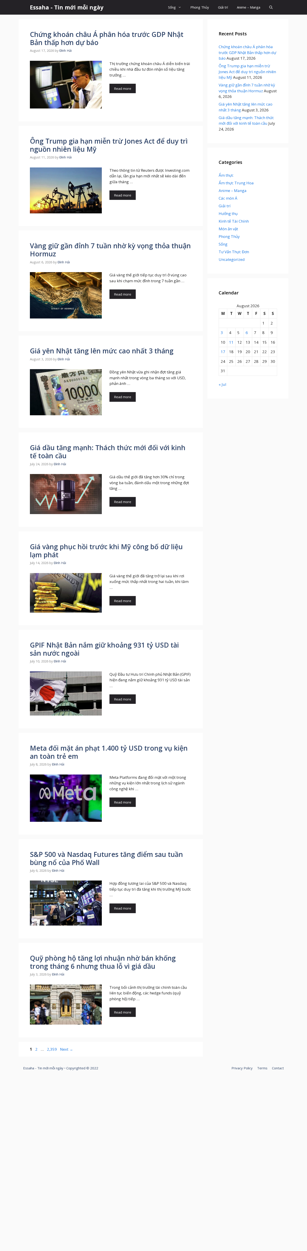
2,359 (52, 1049)
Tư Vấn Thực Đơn (234, 251)
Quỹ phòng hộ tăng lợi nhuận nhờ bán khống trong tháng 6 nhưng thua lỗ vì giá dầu (103, 962)
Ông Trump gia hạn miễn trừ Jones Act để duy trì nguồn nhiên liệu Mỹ (109, 145)
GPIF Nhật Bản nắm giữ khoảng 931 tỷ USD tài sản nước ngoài (104, 649)
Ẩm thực (226, 175)
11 (231, 342)
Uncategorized (232, 259)
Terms (262, 1068)
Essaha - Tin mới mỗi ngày (66, 7)
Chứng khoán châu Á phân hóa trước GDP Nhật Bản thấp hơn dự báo (106, 38)
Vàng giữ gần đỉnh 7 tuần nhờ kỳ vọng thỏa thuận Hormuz (110, 249)
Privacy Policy (242, 1068)
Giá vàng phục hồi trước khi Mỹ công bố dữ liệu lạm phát (106, 550)
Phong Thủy (199, 7)
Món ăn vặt (228, 228)
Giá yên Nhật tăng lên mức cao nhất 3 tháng (102, 350)
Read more (122, 88)
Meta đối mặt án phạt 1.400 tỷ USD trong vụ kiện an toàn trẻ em (109, 752)
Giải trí (223, 7)
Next (66, 1049)
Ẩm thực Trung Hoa (236, 182)
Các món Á (228, 198)
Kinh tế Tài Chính (234, 221)
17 (223, 351)
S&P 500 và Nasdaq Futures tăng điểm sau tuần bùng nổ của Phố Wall (106, 858)
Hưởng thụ (228, 213)
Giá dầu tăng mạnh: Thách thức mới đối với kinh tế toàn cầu (107, 451)
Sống (172, 7)
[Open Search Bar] (271, 7)
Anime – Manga (248, 7)
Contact (278, 1068)
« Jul (222, 384)
